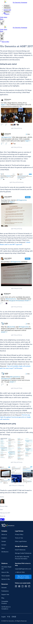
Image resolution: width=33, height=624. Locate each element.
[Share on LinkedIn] (1, 520)
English (3, 617)
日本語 (14, 617)
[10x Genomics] (7, 525)
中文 (8, 617)
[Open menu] (2, 38)
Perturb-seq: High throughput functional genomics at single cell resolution (15, 417)
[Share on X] (3, 520)
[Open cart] (1, 23)
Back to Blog (5, 41)
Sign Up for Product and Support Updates (23, 577)
